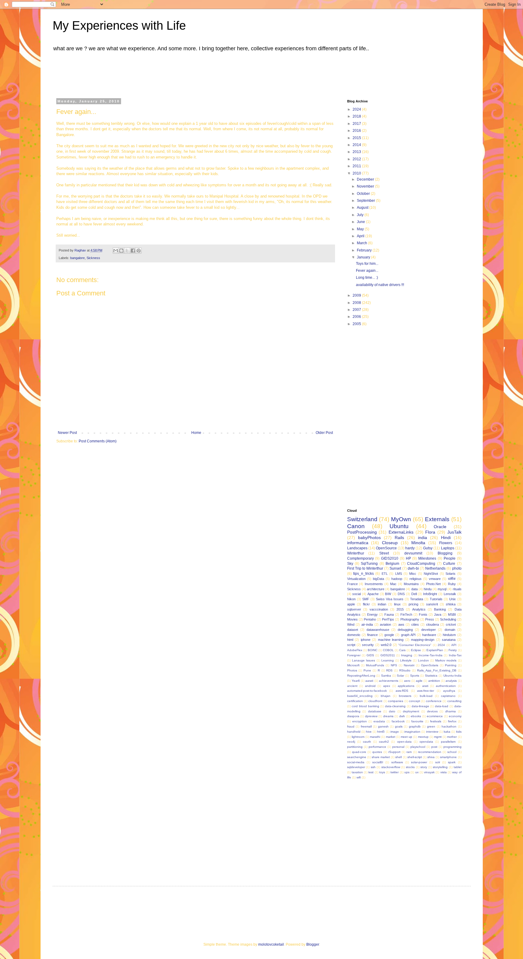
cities (415, 624)
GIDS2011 (387, 655)
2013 (357, 152)
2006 (357, 317)
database (374, 711)
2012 (357, 159)
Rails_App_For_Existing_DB (436, 670)
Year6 (356, 680)
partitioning (355, 746)
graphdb (415, 726)
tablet (458, 767)
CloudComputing (421, 563)
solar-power (419, 762)
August (363, 207)
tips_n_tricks (363, 573)
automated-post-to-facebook (367, 690)
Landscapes (357, 548)
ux (417, 772)
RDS (389, 670)
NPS (394, 665)
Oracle (440, 526)
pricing (413, 604)
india (422, 537)
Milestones (427, 558)
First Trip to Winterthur (365, 568)
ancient (352, 686)
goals (399, 726)
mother (452, 736)
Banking (440, 609)
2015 (357, 138)
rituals (457, 589)
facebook (398, 721)
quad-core (359, 752)
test (370, 772)
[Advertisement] (208, 73)
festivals (435, 721)
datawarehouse (378, 629)
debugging (405, 629)
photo (457, 568)
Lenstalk (450, 594)
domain (450, 629)
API (453, 645)
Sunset (395, 568)
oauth (367, 741)
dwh (402, 716)
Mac (393, 584)
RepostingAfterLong (361, 675)
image (394, 731)
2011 (357, 166)
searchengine (356, 757)
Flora (430, 532)
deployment (411, 711)
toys (382, 772)
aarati (369, 680)
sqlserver (354, 609)
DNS (401, 594)
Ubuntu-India (452, 675)
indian (382, 604)
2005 (357, 324)
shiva (431, 757)
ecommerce (435, 716)
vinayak (429, 772)
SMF (365, 599)
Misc (412, 573)
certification (355, 701)
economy (455, 716)
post (434, 746)
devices (432, 711)
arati (425, 686)
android (370, 686)
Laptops (447, 548)
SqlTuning (369, 563)
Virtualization (356, 579)
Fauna (389, 614)
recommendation (429, 752)
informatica (357, 542)
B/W (388, 594)
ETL (385, 573)
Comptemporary (360, 558)
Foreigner (353, 655)
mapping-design (422, 639)
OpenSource (386, 548)
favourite (417, 721)
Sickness (93, 258)
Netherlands (435, 568)
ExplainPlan (434, 650)
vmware (435, 579)
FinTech (406, 614)
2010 (357, 173)
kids (459, 731)
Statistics (431, 675)
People (450, 558)
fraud (350, 726)
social (356, 594)
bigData (378, 579)
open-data (404, 741)
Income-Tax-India (430, 655)
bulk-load (426, 696)
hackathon (449, 726)
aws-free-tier (425, 690)
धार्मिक (452, 579)
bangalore (77, 258)
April (361, 236)
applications (406, 686)
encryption (359, 721)
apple (351, 604)
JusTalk (454, 532)
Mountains (411, 584)
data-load (441, 706)
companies (395, 701)
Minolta (418, 542)
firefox (452, 721)
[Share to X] (127, 251)
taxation (357, 772)
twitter (394, 772)
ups (407, 772)
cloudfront (375, 701)
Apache (373, 594)
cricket (451, 624)
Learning (387, 660)
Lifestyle (406, 660)
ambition (434, 680)
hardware (429, 635)
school (451, 752)
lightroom (358, 736)
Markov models (445, 660)
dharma (450, 711)
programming (452, 746)
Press (429, 619)
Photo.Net (433, 584)
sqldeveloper (356, 767)
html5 (381, 731)
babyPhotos (369, 537)
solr (437, 762)
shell (398, 757)
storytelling (440, 767)
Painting (450, 665)
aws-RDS (402, 690)
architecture (375, 589)
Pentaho (370, 619)
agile (419, 680)
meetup (423, 736)
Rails (399, 537)
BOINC (372, 650)
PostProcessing (362, 532)
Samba (386, 675)
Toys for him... (367, 263)
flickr (366, 604)
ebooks (416, 716)
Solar (400, 675)
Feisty (453, 650)
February (365, 250)
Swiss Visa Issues (389, 599)
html (350, 639)
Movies (352, 619)
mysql (442, 589)
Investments (374, 584)
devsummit (413, 553)
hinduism (449, 635)
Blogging (445, 553)
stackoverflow (390, 767)
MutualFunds (375, 665)
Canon (356, 526)
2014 (357, 145)
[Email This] (116, 251)
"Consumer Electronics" (414, 645)
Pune (367, 670)
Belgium (392, 563)
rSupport (394, 752)
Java (437, 614)
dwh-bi (413, 568)
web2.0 (386, 645)
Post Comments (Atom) (98, 441)
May (361, 229)
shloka (451, 604)
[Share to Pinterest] (139, 251)
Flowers (445, 543)
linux (397, 604)
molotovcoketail (271, 944)
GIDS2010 (389, 558)
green (431, 726)
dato (392, 711)
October (364, 193)
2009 (357, 295)
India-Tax (455, 655)
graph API (408, 635)
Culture (449, 563)
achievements (388, 680)
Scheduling (448, 619)
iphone (365, 639)
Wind (350, 624)
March (362, 243)
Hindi (446, 537)
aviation (385, 624)
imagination (412, 731)
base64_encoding (360, 696)
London (423, 660)
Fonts (423, 614)
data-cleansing (395, 706)
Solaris (451, 573)
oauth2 (384, 741)
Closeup (390, 542)
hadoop (396, 579)
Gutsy (428, 548)
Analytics (419, 609)
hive (369, 731)
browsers (405, 696)
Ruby (452, 584)
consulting (454, 701)
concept (414, 701)
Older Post (324, 433)
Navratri (409, 665)
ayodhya (449, 690)
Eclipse (416, 650)
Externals (437, 519)
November (366, 186)
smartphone (448, 757)
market (390, 736)
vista (443, 772)
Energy (372, 614)
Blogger (312, 944)
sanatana (449, 639)
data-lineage (420, 706)
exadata (379, 721)
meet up (406, 736)
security (368, 645)
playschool (417, 746)
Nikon (351, 599)
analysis (451, 680)
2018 (357, 116)
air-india (367, 624)
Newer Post (67, 433)
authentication (446, 686)
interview (432, 731)
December (366, 179)
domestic (353, 635)
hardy (410, 548)
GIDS (370, 655)
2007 (357, 310)
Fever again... (367, 270)
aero (407, 680)
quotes (377, 752)
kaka (447, 731)
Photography (409, 619)
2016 (357, 130)
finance (372, 635)
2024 (357, 109)
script (351, 645)
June (361, 222)
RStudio (404, 670)
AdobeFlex (354, 650)
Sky (350, 563)
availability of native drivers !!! (380, 285)
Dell (414, 594)
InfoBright (430, 594)
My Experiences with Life (119, 25)
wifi (359, 777)
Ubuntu (399, 526)
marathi (375, 736)
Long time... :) (367, 277)
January (364, 257)
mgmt (438, 736)
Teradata (416, 599)
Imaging (406, 655)
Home (196, 433)
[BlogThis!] (121, 251)
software (397, 762)
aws (401, 624)
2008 (357, 303)
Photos (352, 670)
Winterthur (355, 553)
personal (398, 746)
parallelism (448, 741)
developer (428, 629)
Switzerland (362, 519)
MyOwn (401, 519)
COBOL (388, 650)
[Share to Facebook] (133, 251)
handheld (353, 731)
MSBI (452, 614)
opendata (426, 741)
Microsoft (353, 665)
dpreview (371, 716)
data (414, 589)
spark (452, 762)
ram (409, 752)
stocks (410, 767)
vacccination (379, 609)
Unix (452, 599)
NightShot (431, 573)
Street (384, 553)
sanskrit (432, 604)
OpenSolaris (429, 665)
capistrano (448, 696)
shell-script (414, 757)
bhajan (385, 696)
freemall (366, 726)
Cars (402, 650)
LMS (398, 573)
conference (434, 701)
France (352, 584)
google (389, 635)
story (423, 767)
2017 (357, 124)
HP (408, 558)
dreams (388, 716)
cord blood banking (365, 706)
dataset (352, 629)
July (360, 215)
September (366, 200)
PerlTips (388, 619)
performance (377, 746)
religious (416, 579)
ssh (373, 767)
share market (381, 757)
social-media (355, 762)
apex (386, 686)
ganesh (383, 726)
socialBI (377, 762)
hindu (428, 589)
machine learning (391, 639)
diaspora (353, 716)
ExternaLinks (401, 532)
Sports (414, 675)
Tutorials (436, 599)
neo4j (351, 741)
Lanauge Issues (363, 660)
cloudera (432, 624)
